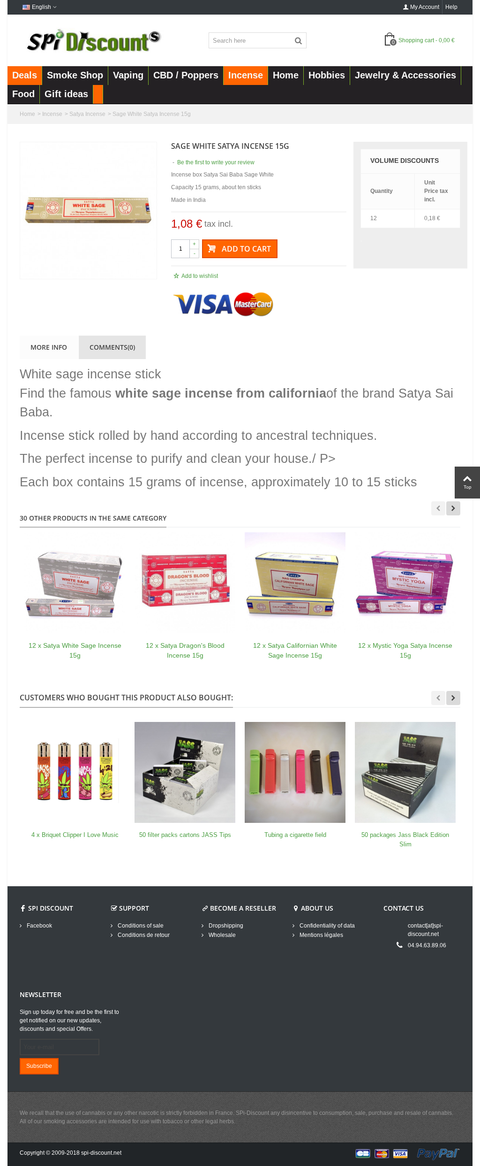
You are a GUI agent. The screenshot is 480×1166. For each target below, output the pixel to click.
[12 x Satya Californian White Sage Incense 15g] (295, 582)
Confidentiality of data (326, 925)
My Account (424, 7)
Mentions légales (320, 935)
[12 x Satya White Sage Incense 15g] (74, 582)
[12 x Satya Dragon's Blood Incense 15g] (185, 582)
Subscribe (39, 1066)
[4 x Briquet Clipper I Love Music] (74, 772)
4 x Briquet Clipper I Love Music (75, 834)
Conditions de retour (143, 935)
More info (48, 347)
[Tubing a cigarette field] (295, 772)
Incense (52, 114)
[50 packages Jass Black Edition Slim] (405, 772)
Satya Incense (87, 114)
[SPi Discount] (93, 40)
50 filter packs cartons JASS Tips (185, 834)
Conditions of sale (140, 925)
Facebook (38, 925)
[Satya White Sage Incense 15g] (88, 210)
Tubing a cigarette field (295, 834)
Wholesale (221, 935)
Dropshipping (225, 925)
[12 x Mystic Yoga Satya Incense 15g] (405, 582)
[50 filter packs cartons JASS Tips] (185, 772)
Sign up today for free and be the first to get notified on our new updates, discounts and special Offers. (69, 1020)
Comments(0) (112, 347)
